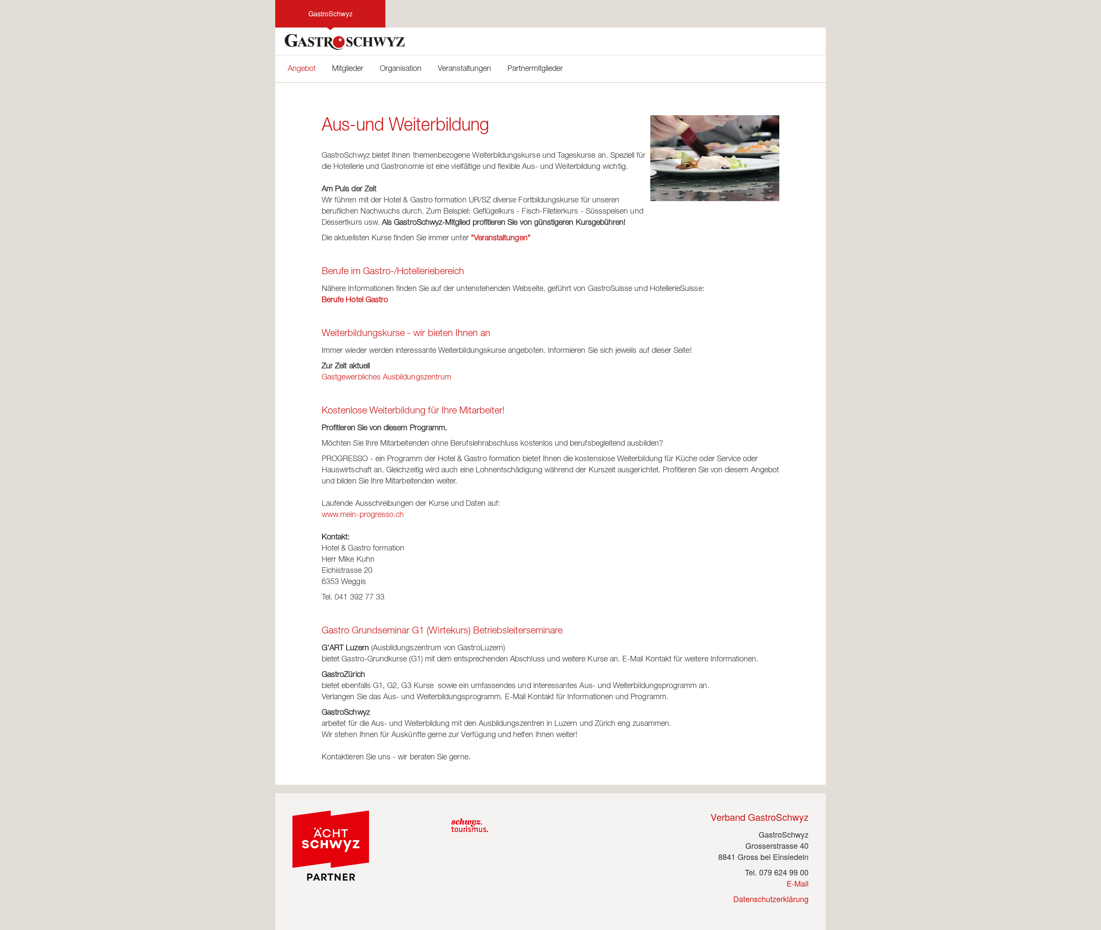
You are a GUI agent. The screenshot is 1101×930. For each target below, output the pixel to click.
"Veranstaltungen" (501, 238)
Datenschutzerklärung (771, 898)
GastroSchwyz (330, 13)
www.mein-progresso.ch (363, 515)
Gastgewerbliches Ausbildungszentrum (386, 378)
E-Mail (798, 883)
